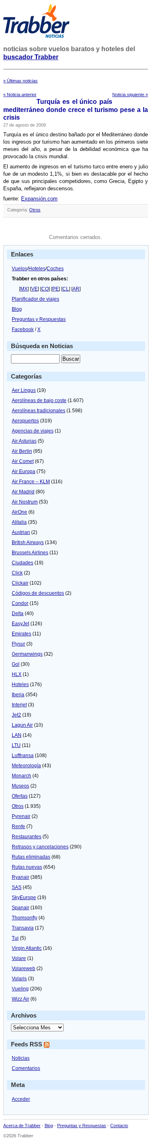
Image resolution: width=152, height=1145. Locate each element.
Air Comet (23, 461)
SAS (16, 887)
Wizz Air (20, 999)
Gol (15, 664)
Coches (55, 268)
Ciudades (22, 563)
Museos (20, 786)
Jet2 (16, 715)
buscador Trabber (30, 57)
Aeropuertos (25, 421)
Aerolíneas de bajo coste (39, 400)
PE (55, 289)
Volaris (19, 978)
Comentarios (26, 1068)
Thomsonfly (24, 918)
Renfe (18, 826)
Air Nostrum (25, 502)
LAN (16, 735)
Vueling (20, 989)
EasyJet (20, 623)
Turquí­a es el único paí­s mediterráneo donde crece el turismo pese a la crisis (75, 109)
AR (76, 289)
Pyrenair (21, 816)
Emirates (21, 634)
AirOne (19, 512)
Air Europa (23, 471)
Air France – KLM (31, 481)
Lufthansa (23, 755)
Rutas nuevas (27, 867)
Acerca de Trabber (22, 1125)
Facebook (23, 329)
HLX (16, 674)
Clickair (20, 583)
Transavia (23, 928)
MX (24, 289)
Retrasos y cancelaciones (40, 847)
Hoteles (36, 268)
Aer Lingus (24, 390)
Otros (35, 209)
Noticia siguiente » (130, 94)
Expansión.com (39, 199)
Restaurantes (26, 836)
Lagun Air (22, 725)
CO (45, 289)
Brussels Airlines (30, 552)
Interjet (19, 705)
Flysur (18, 644)
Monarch (21, 776)
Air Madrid (23, 492)
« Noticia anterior (19, 94)
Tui (15, 938)
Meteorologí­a (26, 765)
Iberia (18, 694)
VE (34, 289)
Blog (17, 309)
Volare (19, 958)
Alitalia (19, 522)
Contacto (119, 1125)
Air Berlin (22, 451)
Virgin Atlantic (27, 948)
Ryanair (20, 877)
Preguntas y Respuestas (39, 319)
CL (65, 289)
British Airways (28, 542)
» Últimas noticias (20, 80)
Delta (18, 613)
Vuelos (19, 268)
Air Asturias (24, 441)
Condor (20, 603)
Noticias (21, 1058)
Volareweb (23, 968)
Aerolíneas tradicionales (38, 410)
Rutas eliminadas (31, 857)
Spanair (20, 907)
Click (17, 573)
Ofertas (20, 796)
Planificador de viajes (35, 299)
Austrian (21, 532)
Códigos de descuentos (38, 593)
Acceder (21, 1099)
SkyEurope (24, 897)
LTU (16, 745)
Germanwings (27, 654)
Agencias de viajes (33, 431)
